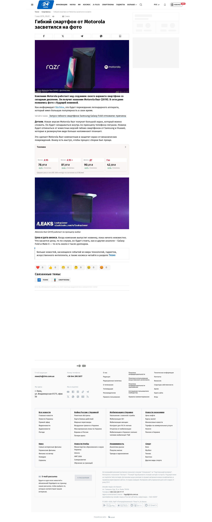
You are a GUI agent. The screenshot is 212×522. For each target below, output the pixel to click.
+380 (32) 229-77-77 (116, 492)
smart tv (136, 505)
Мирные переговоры (82, 422)
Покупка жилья (116, 450)
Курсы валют (150, 419)
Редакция (106, 377)
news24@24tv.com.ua (44, 376)
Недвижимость (117, 444)
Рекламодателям (109, 393)
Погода (42, 432)
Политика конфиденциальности (137, 373)
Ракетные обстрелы (82, 415)
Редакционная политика (112, 381)
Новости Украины (46, 419)
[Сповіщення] (165, 4)
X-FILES (96, 5)
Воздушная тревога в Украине (86, 426)
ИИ (79, 5)
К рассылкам (83, 478)
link (68, 392)
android (109, 505)
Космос (87, 5)
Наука (73, 5)
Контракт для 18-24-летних (121, 426)
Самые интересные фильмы (50, 447)
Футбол (148, 450)
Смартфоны (108, 5)
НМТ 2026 (78, 456)
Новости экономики (154, 412)
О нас (105, 373)
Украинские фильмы (47, 450)
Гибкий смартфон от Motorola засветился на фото (72, 12)
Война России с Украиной (86, 412)
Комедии (42, 457)
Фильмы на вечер (46, 454)
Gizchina (59, 107)
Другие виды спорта (153, 460)
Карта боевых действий (83, 419)
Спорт (148, 444)
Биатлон (148, 457)
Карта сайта (158, 393)
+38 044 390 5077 (74, 376)
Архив (156, 389)
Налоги (148, 429)
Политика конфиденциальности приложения (137, 385)
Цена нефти (150, 415)
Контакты (157, 377)
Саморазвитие (80, 460)
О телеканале (108, 385)
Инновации (61, 5)
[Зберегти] (120, 36)
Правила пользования (111, 397)
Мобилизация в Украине (121, 412)
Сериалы (42, 460)
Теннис (148, 454)
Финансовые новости (154, 422)
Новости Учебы (81, 444)
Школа (77, 453)
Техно (37, 12)
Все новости (45, 412)
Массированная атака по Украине (88, 429)
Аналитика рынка (117, 447)
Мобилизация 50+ (117, 419)
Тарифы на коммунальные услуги (159, 426)
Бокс (147, 447)
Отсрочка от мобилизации (120, 429)
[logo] (46, 4)
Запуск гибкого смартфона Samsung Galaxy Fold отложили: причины (87, 115)
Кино (41, 444)
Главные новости (46, 415)
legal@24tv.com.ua (131, 494)
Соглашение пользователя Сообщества (139, 392)
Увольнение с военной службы (122, 415)
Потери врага (79, 436)
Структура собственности (163, 385)
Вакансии (157, 381)
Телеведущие (108, 389)
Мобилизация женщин (119, 422)
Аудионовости (44, 429)
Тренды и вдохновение (119, 454)
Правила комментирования (139, 397)
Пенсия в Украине (152, 432)
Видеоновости (44, 426)
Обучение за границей (83, 463)
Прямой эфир (44, 422)
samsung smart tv (151, 505)
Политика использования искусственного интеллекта (139, 379)
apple (123, 505)
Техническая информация (164, 373)
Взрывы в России (81, 432)
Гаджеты (120, 5)
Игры (156, 397)
